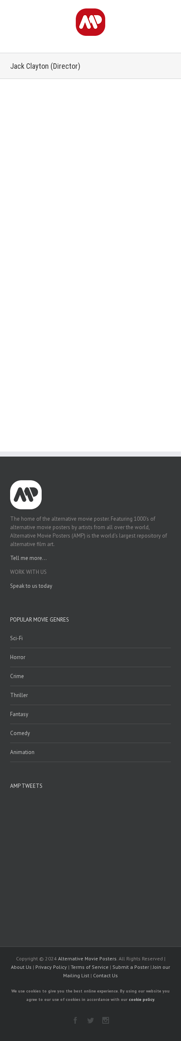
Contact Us (105, 975)
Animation (22, 752)
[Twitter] (90, 1020)
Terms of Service (90, 967)
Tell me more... (28, 558)
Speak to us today (31, 585)
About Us (21, 967)
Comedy (20, 733)
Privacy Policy (51, 967)
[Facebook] (75, 1020)
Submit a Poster (130, 967)
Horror (17, 657)
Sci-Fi (16, 638)
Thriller (19, 695)
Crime (17, 676)
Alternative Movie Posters (87, 958)
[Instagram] (105, 1020)
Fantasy (19, 714)
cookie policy (141, 999)
